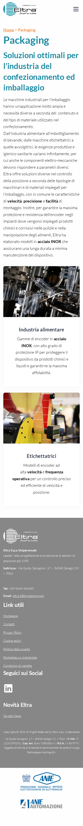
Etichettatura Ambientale (20, 657)
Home (8, 29)
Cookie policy (12, 640)
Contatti (9, 624)
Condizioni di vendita (17, 665)
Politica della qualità (16, 649)
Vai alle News (12, 716)
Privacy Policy (12, 632)
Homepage (10, 616)
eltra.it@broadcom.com (28, 596)
